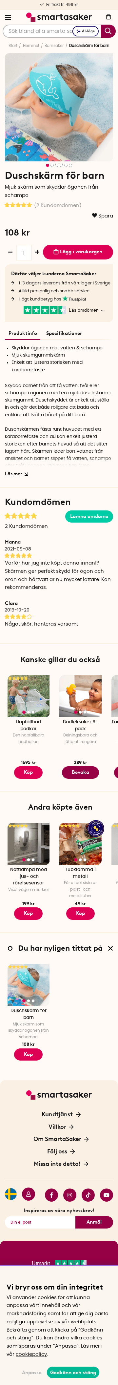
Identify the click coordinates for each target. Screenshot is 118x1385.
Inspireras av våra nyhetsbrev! (59, 1210)
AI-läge (88, 31)
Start (13, 46)
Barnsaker (54, 46)
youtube (104, 1195)
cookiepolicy (31, 1354)
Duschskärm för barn (28, 1014)
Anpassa (32, 1372)
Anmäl (94, 1222)
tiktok (85, 1195)
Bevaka (80, 772)
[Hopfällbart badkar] (29, 696)
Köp (80, 913)
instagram (67, 1195)
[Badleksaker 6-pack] (80, 696)
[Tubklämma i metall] (80, 844)
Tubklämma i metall (80, 873)
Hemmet (31, 46)
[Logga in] (26, 1195)
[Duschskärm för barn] (29, 985)
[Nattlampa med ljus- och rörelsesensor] (29, 844)
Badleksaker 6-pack (80, 725)
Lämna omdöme (89, 516)
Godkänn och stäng (73, 1372)
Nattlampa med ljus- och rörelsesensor (28, 876)
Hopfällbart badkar (28, 725)
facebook (49, 1195)
